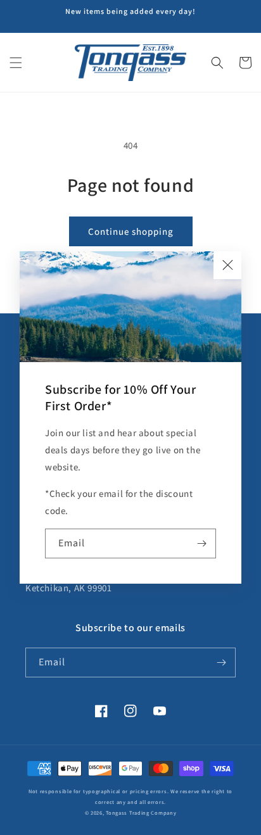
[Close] (227, 265)
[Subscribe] (201, 543)
